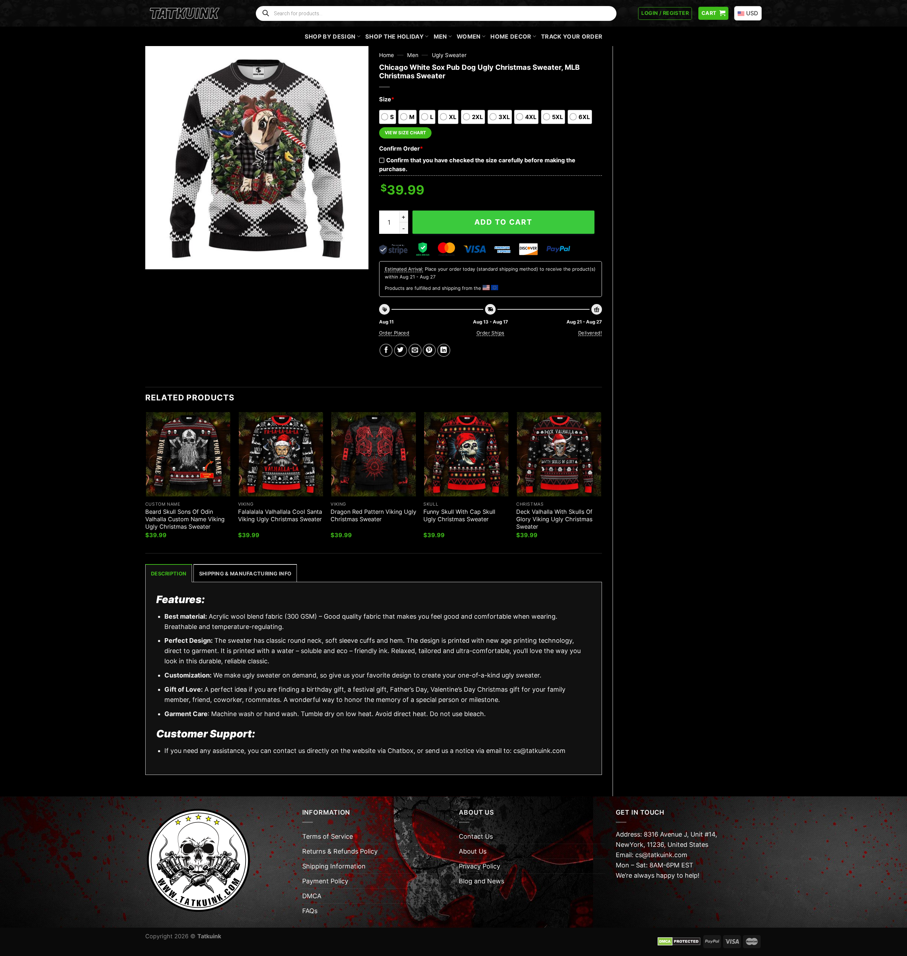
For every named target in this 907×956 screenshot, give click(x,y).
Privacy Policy (479, 866)
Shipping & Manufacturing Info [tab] (245, 573)
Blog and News (481, 881)
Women (469, 36)
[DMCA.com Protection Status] (679, 941)
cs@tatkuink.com (539, 750)
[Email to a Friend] (415, 350)
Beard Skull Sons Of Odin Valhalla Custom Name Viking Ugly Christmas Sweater (185, 519)
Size (386, 99)
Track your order (571, 36)
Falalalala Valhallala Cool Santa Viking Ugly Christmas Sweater (280, 515)
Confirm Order (401, 148)
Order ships (490, 333)
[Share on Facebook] (386, 350)
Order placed (394, 333)
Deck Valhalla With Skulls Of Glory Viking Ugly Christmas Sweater (554, 519)
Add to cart (503, 222)
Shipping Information (334, 866)
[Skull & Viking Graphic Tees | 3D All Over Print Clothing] (184, 13)
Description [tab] (168, 573)
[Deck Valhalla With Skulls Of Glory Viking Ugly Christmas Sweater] (559, 454)
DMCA (311, 896)
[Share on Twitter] (400, 350)
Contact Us (476, 836)
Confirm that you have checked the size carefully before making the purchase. (477, 165)
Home (386, 55)
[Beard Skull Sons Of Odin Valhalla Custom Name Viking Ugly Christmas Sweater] (188, 454)
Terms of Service (327, 836)
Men (440, 36)
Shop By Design (330, 36)
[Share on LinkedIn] (443, 350)
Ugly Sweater (449, 55)
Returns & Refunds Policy (340, 851)
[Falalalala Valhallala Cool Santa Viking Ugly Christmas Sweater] (281, 454)
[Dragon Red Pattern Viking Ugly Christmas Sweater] (373, 454)
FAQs (309, 911)
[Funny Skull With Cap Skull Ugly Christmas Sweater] (466, 454)
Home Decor (510, 36)
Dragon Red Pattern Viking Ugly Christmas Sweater (373, 515)
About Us (472, 851)
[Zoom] (155, 260)
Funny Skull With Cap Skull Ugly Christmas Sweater (459, 515)
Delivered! (590, 333)
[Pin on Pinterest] (429, 350)
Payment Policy (325, 881)
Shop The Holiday (394, 36)
